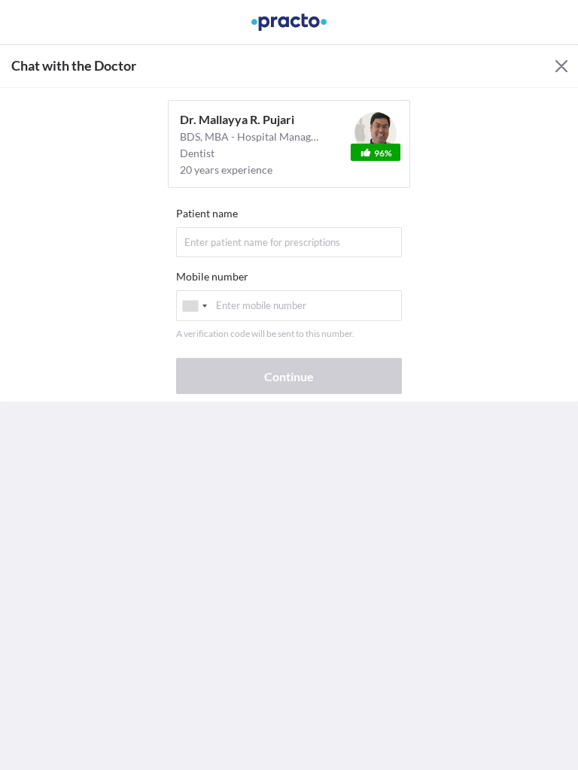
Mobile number (212, 276)
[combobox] (194, 305)
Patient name (207, 213)
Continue (289, 376)
